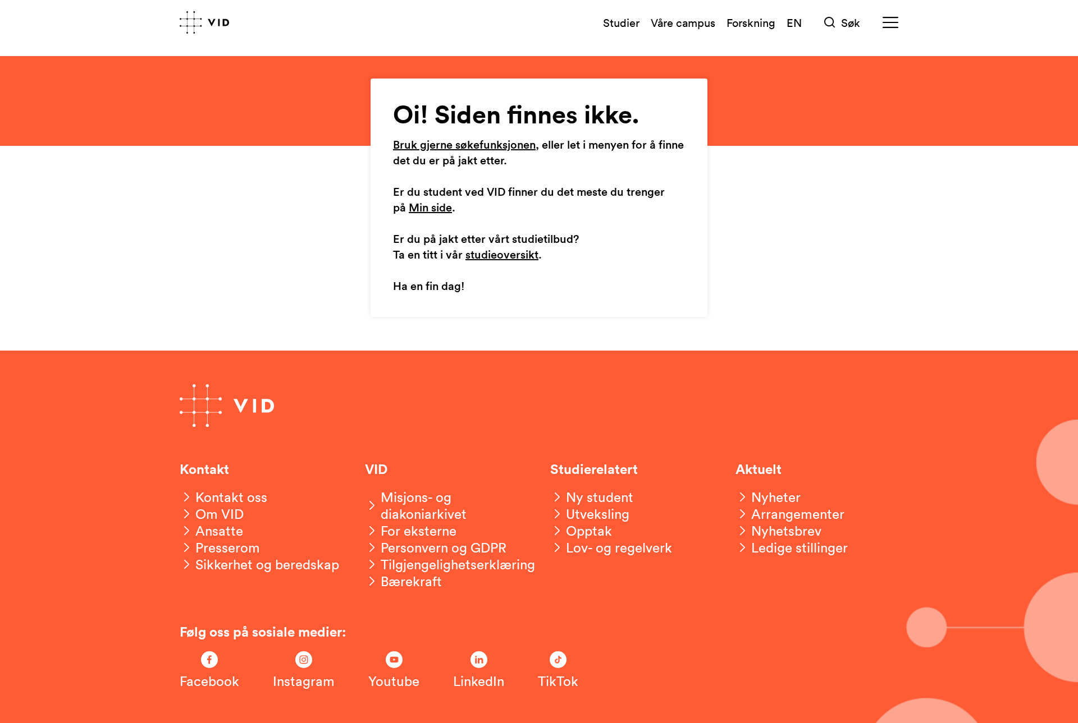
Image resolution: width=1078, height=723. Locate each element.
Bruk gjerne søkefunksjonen (464, 145)
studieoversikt (501, 255)
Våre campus (683, 22)
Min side (430, 208)
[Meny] (890, 23)
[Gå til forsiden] (204, 22)
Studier (621, 22)
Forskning (751, 22)
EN (794, 22)
